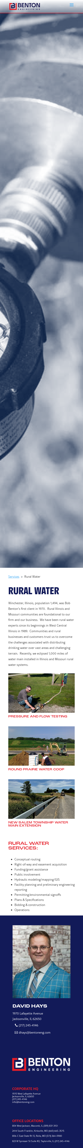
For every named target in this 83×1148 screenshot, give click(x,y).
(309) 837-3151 (50, 1125)
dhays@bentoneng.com (35, 1032)
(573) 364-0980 (54, 1135)
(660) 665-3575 (56, 1130)
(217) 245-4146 (28, 1025)
